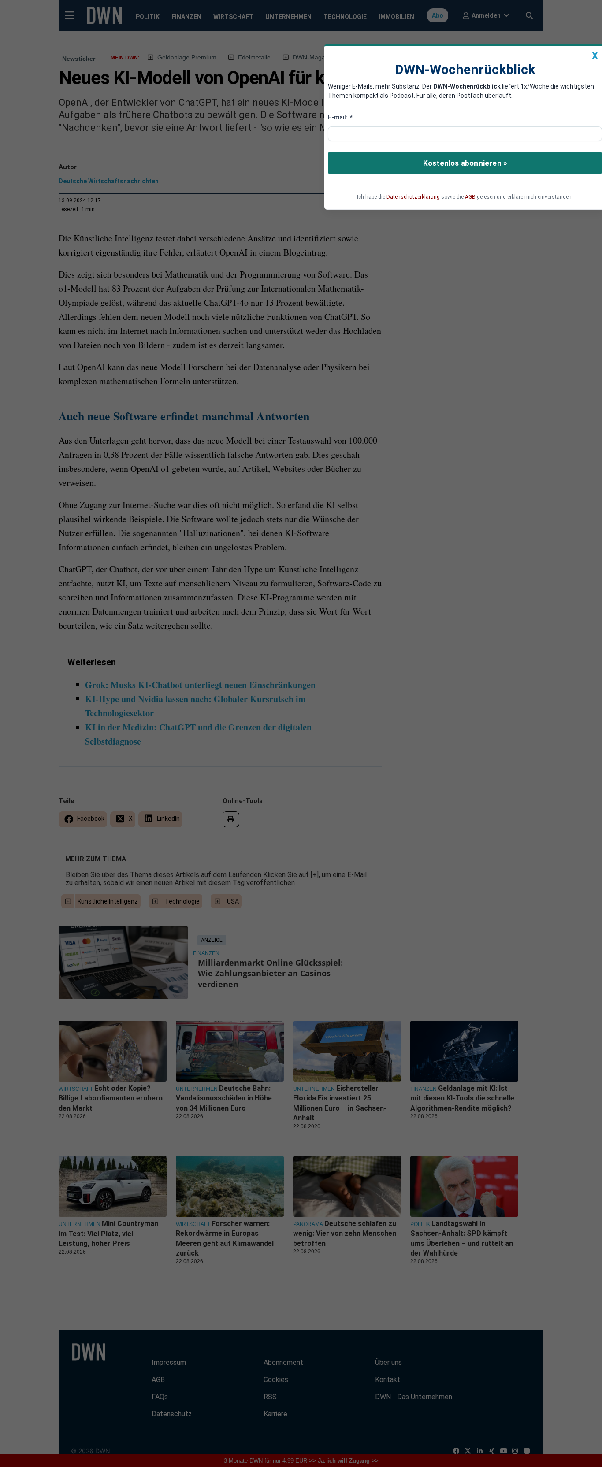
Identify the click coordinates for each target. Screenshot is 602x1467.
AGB (470, 197)
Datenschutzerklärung (413, 197)
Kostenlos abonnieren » (465, 163)
